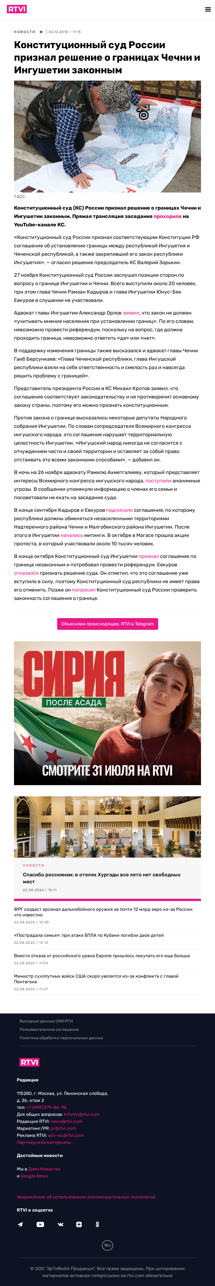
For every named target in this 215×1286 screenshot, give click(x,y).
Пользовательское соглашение (49, 1029)
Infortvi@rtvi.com (82, 1114)
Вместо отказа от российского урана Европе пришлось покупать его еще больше (102, 955)
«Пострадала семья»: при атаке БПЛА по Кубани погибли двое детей (89, 935)
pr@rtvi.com (63, 1128)
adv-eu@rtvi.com (66, 1135)
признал (149, 556)
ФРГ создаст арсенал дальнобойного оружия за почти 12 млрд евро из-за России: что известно (103, 912)
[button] (208, 9)
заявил (131, 313)
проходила (168, 216)
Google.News (34, 1176)
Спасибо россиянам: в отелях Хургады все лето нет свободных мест (102, 878)
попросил (83, 590)
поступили (158, 481)
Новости (25, 32)
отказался (26, 573)
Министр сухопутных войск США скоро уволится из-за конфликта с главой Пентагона (96, 978)
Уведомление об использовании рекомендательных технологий (86, 1197)
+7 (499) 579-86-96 (46, 1107)
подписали (119, 510)
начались (71, 535)
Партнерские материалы (44, 1142)
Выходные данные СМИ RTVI (46, 1021)
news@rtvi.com (67, 1121)
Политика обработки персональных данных (61, 1038)
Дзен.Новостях (44, 1169)
